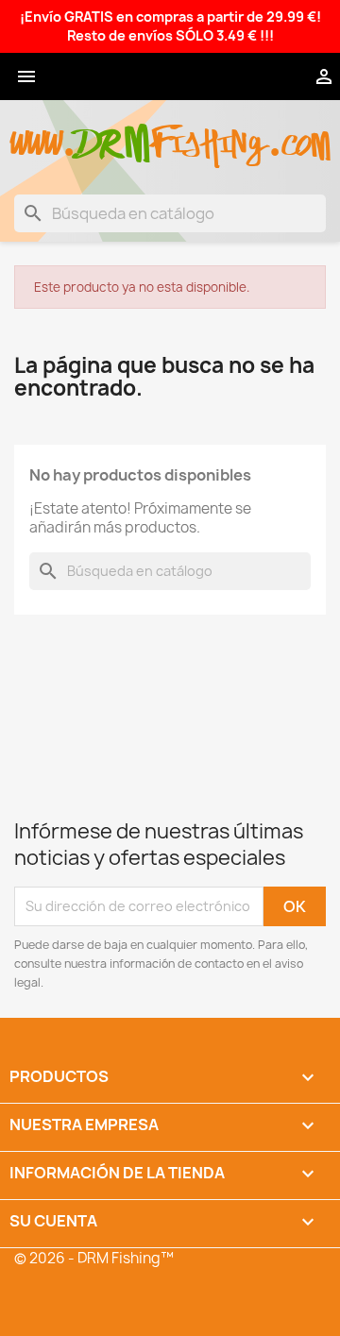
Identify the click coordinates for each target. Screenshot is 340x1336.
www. (43, 133)
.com (299, 133)
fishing (208, 133)
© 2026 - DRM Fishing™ (94, 1258)
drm (113, 127)
